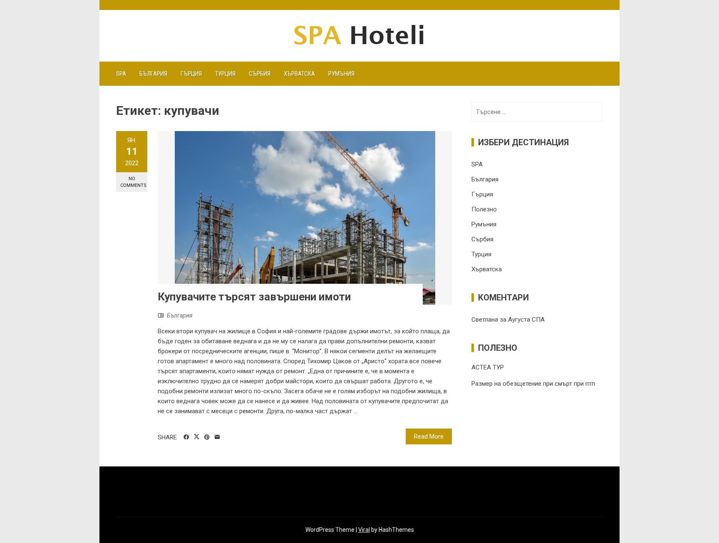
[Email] (217, 437)
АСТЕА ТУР (487, 367)
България (153, 73)
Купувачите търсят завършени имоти (254, 296)
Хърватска (299, 73)
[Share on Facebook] (186, 437)
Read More (429, 436)
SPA (121, 73)
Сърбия (259, 73)
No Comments (133, 182)
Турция (225, 73)
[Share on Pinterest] (207, 437)
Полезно (484, 209)
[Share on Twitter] (196, 437)
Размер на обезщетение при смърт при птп (533, 383)
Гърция (191, 73)
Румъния (341, 73)
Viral (364, 529)
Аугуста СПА (526, 319)
